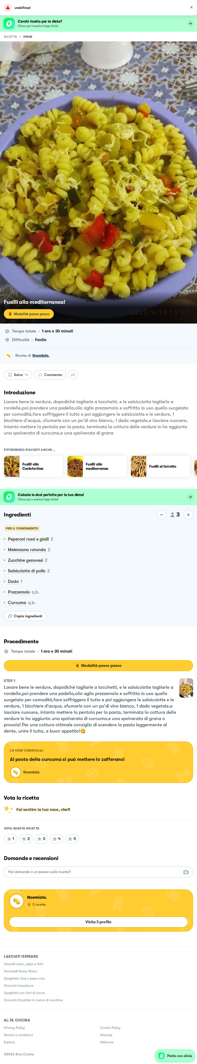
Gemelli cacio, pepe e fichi (23, 964)
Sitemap (106, 1035)
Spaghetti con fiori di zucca (24, 993)
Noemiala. (40, 355)
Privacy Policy (14, 1028)
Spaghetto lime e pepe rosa (24, 978)
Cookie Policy (110, 1028)
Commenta (53, 375)
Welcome (106, 1042)
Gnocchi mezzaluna (18, 986)
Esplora (9, 1042)
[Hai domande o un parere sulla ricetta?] (94, 871)
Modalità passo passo (31, 314)
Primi (27, 36)
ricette (10, 36)
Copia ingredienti (28, 616)
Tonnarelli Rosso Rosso (20, 971)
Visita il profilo (98, 922)
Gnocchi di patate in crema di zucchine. (33, 1000)
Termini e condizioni (18, 1035)
